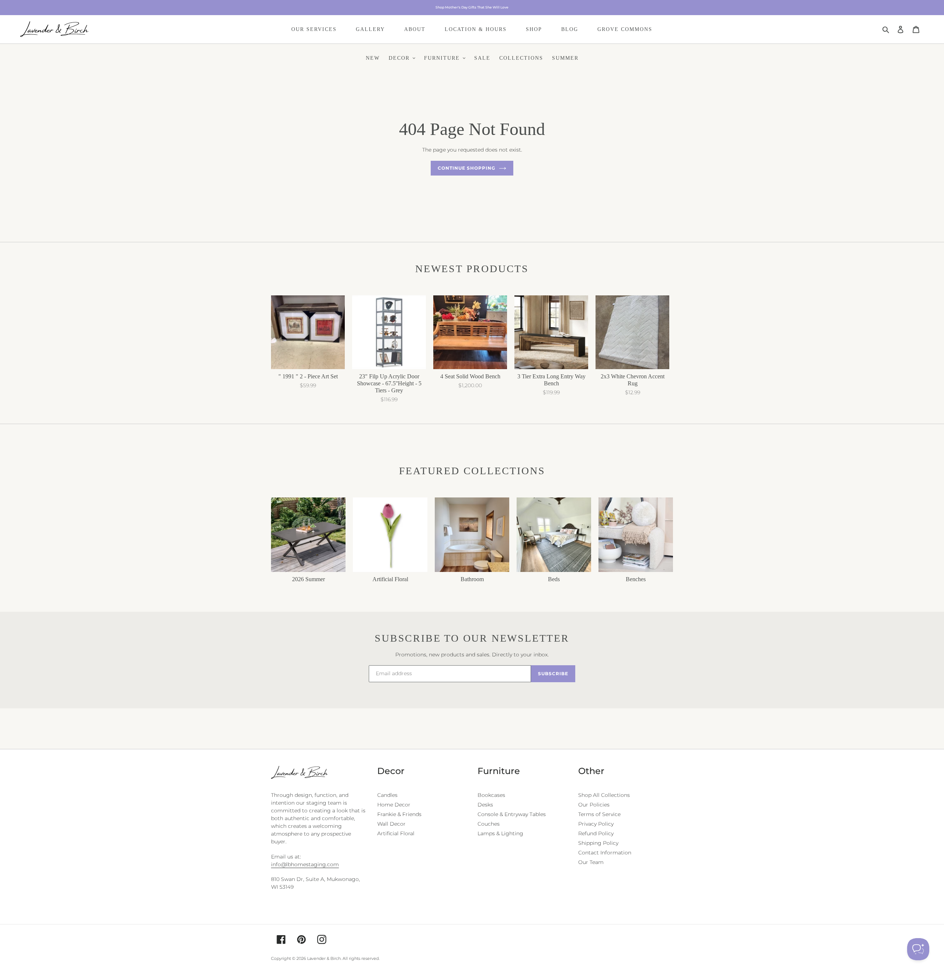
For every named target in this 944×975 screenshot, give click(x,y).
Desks (485, 804)
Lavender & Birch (324, 958)
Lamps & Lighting (500, 833)
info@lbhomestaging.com (305, 864)
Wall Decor (391, 823)
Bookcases (491, 795)
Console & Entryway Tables (512, 814)
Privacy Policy (596, 823)
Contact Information (604, 852)
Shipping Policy (598, 843)
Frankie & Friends (399, 814)
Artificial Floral (395, 833)
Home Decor (393, 804)
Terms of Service (599, 814)
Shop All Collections (604, 795)
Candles (387, 795)
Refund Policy (596, 833)
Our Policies (594, 804)
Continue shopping (466, 168)
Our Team (591, 862)
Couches (489, 823)
